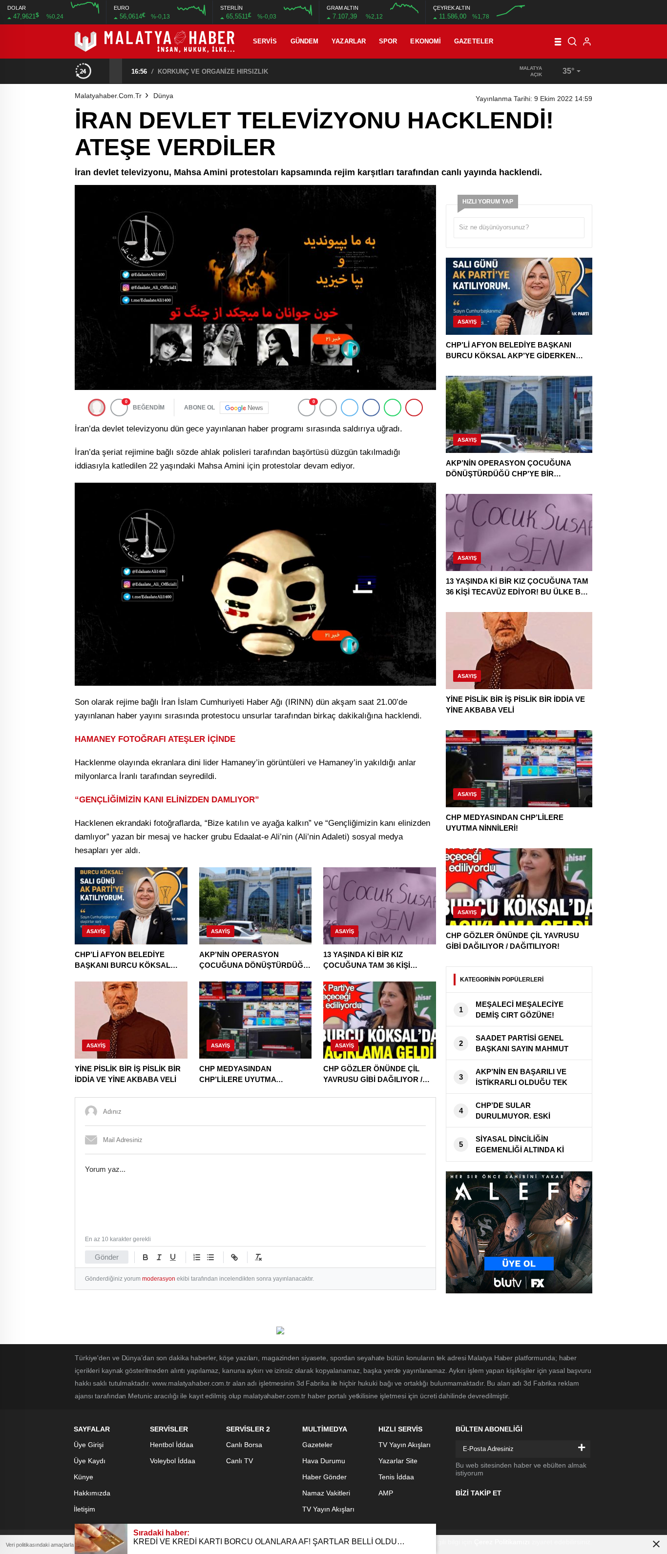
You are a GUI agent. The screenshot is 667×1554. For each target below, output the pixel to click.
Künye (83, 1477)
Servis (265, 41)
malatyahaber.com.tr (108, 96)
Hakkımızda (92, 1493)
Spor (388, 41)
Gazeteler (473, 41)
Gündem (305, 41)
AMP (385, 1493)
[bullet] (210, 1257)
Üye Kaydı (89, 1461)
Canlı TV (239, 1461)
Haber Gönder (324, 1477)
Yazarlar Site (397, 1461)
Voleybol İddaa (172, 1461)
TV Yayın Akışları (328, 1509)
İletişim (84, 1509)
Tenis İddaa (396, 1477)
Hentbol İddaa (171, 1445)
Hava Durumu (323, 1461)
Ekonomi (425, 41)
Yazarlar (349, 41)
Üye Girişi (89, 1445)
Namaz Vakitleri (326, 1493)
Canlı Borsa (244, 1445)
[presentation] (103, 70)
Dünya (163, 96)
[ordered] (197, 1257)
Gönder (107, 1257)
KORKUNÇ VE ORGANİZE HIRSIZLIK (213, 71)
